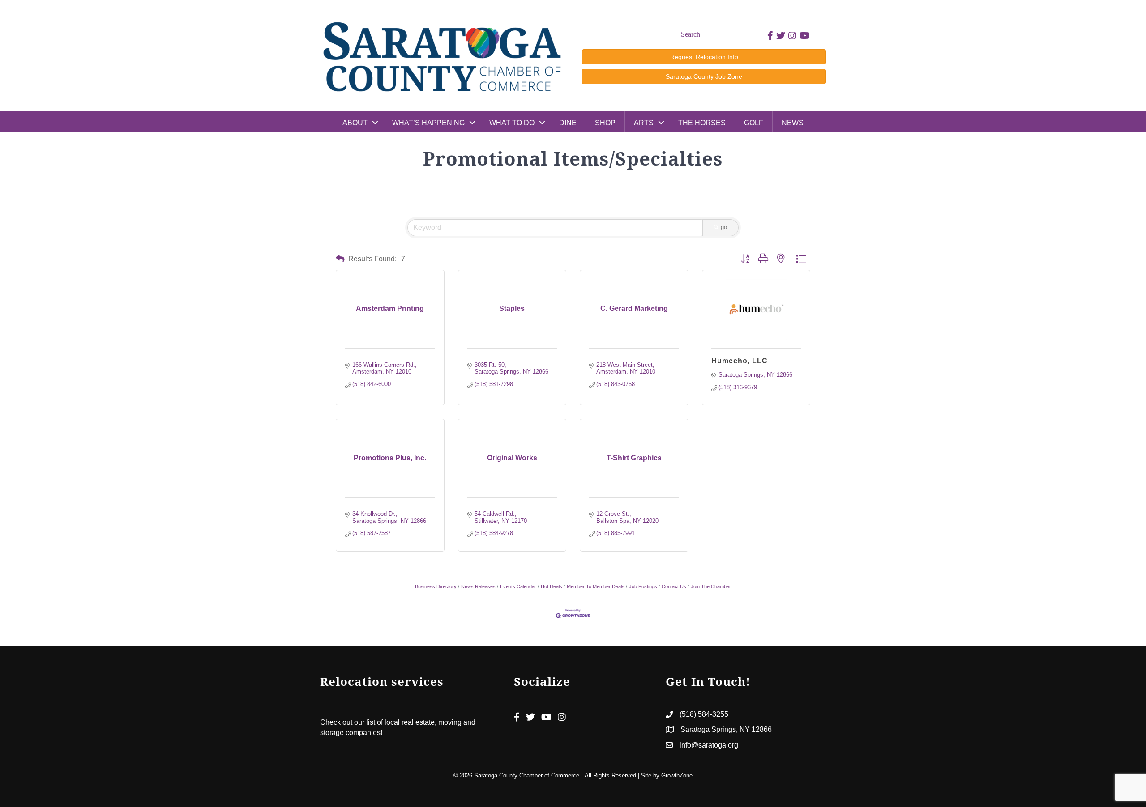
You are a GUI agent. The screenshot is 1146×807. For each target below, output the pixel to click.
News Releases (478, 586)
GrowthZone (677, 775)
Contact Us (674, 586)
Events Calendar (518, 586)
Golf (753, 123)
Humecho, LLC (739, 361)
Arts (644, 123)
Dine (568, 123)
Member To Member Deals (595, 586)
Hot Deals (551, 586)
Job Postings (643, 586)
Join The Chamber (711, 586)
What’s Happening (428, 123)
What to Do (512, 123)
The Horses (702, 123)
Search (690, 34)
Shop (605, 123)
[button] (340, 258)
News (793, 123)
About (355, 123)
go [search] (724, 227)
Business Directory (436, 586)
